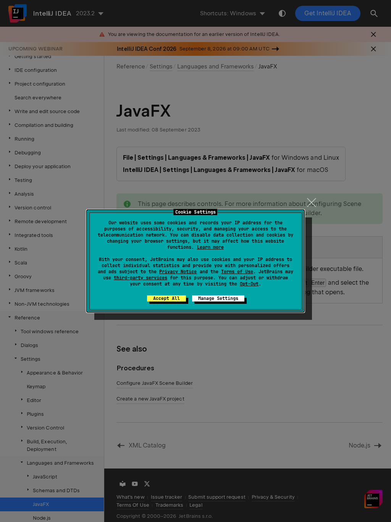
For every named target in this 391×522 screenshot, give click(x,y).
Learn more (210, 247)
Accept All (166, 298)
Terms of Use (237, 272)
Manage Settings (218, 298)
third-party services (140, 278)
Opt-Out (249, 284)
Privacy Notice (178, 272)
